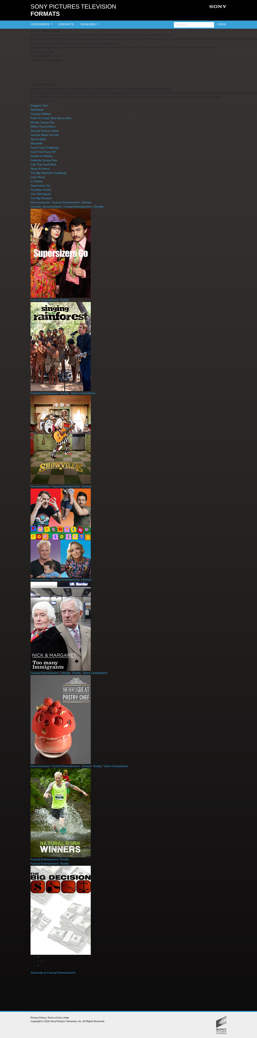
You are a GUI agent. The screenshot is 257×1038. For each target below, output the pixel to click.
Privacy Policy (38, 1017)
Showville (36, 143)
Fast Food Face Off (43, 151)
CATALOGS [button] (88, 24)
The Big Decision (41, 198)
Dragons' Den (39, 105)
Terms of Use (55, 1017)
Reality (64, 299)
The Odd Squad (41, 194)
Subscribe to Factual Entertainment (53, 972)
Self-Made (37, 109)
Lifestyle (86, 202)
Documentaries (40, 202)
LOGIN (221, 24)
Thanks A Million (41, 114)
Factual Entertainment (65, 202)
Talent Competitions (82, 393)
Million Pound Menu (43, 126)
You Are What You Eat (44, 135)
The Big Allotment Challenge (48, 172)
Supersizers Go (40, 185)
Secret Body (38, 139)
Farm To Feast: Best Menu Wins (51, 118)
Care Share (38, 177)
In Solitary (37, 181)
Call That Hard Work (43, 164)
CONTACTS (66, 24)
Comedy (36, 206)
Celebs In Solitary (42, 156)
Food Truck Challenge (45, 147)
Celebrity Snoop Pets (44, 160)
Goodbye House (41, 189)
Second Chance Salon (45, 130)
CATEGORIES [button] (40, 24)
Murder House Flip (42, 122)
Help (66, 1017)
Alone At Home (40, 168)
